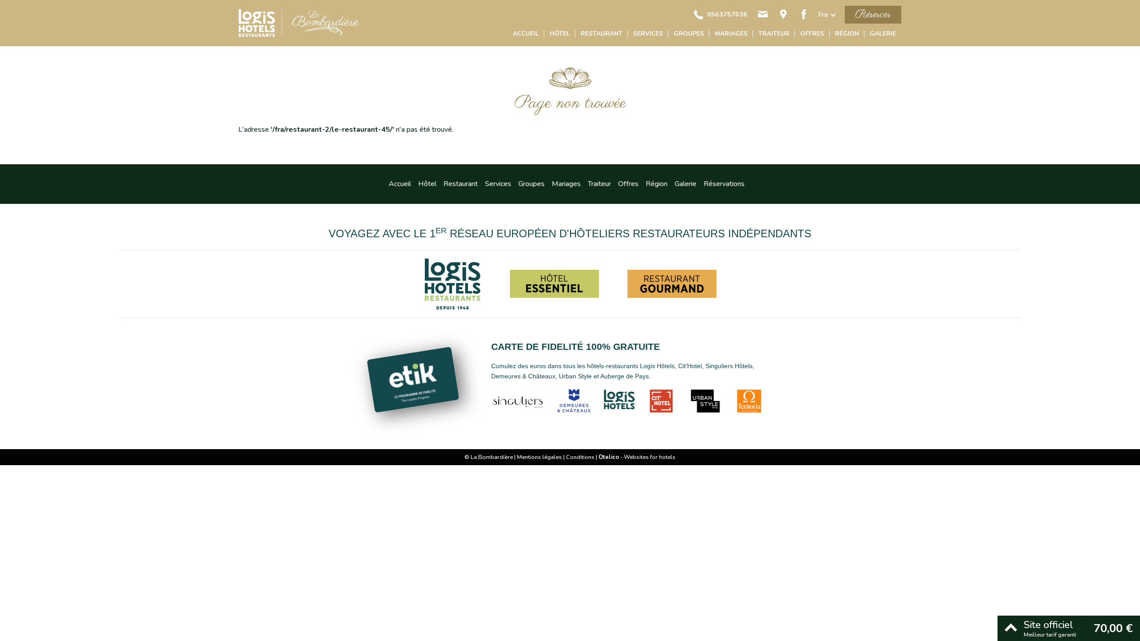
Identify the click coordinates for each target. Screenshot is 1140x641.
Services (648, 33)
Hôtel (560, 33)
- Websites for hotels (637, 457)
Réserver (873, 14)
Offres (812, 33)
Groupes (689, 33)
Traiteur (774, 33)
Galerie (883, 33)
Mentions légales (539, 457)
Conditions (580, 457)
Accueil (526, 33)
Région (847, 33)
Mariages (731, 33)
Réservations (724, 184)
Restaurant (602, 33)
